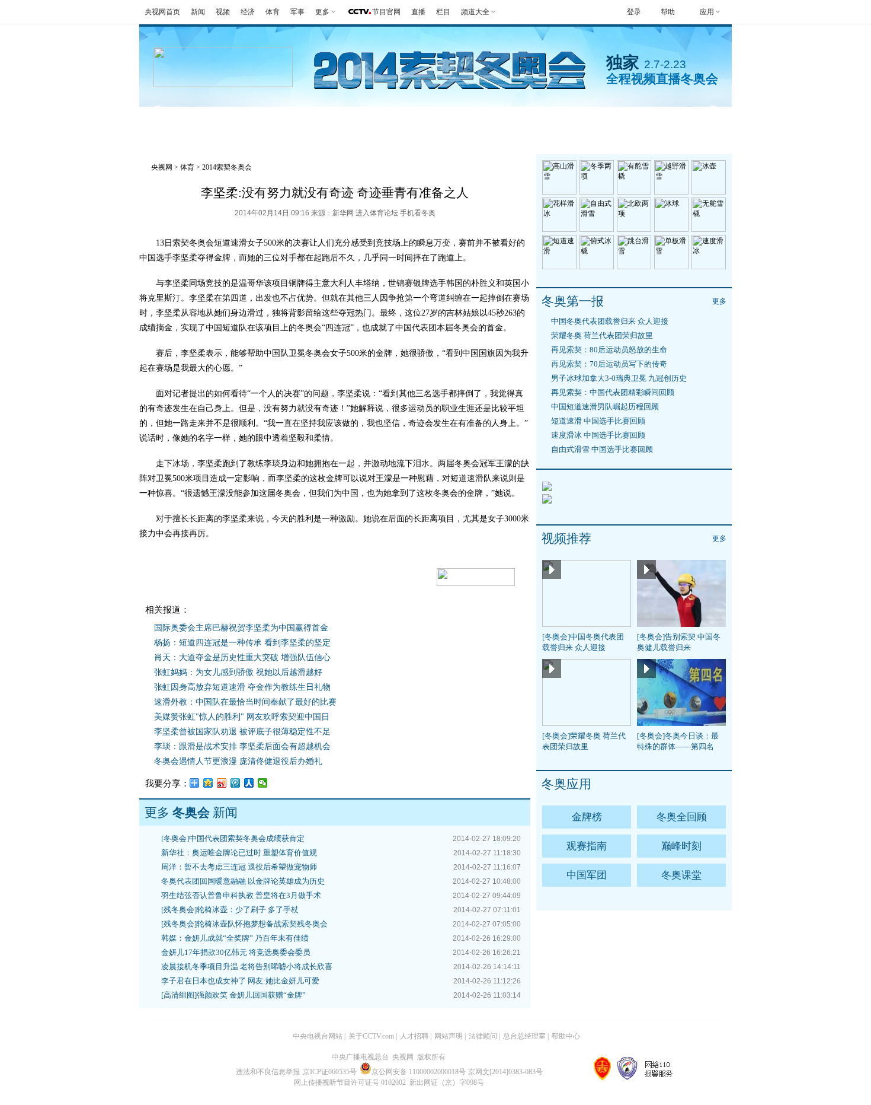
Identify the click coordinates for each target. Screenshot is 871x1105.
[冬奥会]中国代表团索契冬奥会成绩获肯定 (233, 838)
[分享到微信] (263, 783)
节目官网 (386, 12)
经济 (248, 12)
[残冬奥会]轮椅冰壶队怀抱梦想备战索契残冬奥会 (244, 923)
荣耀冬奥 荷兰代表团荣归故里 (602, 335)
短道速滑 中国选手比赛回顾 (598, 420)
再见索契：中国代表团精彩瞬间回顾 (612, 392)
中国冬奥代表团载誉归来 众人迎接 (609, 321)
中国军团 (586, 875)
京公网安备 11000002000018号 (419, 1072)
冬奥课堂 (681, 875)
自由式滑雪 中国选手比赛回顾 (602, 449)
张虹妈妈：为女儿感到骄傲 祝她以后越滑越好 (238, 672)
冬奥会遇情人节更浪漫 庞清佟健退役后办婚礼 (238, 761)
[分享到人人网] (249, 783)
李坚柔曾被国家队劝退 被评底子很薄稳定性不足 (242, 731)
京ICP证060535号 (330, 1072)
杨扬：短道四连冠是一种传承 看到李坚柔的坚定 (242, 642)
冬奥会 (168, 121)
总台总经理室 (524, 1036)
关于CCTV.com (371, 1036)
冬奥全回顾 (682, 817)
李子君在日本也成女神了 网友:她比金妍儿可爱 (240, 980)
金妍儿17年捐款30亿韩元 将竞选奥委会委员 (235, 952)
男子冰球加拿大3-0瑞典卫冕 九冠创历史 (619, 378)
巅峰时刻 (681, 846)
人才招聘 (414, 1036)
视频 (223, 12)
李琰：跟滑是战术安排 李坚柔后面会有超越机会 (242, 746)
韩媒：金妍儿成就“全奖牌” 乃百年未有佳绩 (235, 938)
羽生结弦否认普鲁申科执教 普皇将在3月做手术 (241, 895)
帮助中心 (566, 1036)
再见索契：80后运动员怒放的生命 (609, 349)
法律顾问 (483, 1036)
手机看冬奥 (660, 121)
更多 (719, 301)
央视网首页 (162, 12)
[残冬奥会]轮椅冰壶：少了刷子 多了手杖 (230, 909)
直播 (418, 12)
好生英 (403, 121)
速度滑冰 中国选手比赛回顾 (598, 435)
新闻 (198, 12)
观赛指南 (467, 121)
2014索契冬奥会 (227, 167)
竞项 (526, 121)
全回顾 (286, 121)
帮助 (668, 12)
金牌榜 (227, 121)
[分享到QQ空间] (208, 783)
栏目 (443, 12)
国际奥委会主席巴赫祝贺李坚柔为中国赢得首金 (241, 627)
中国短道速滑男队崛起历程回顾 (605, 406)
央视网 (161, 167)
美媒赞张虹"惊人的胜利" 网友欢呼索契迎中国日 (241, 716)
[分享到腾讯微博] (235, 783)
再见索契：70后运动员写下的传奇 (609, 363)
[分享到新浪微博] (222, 783)
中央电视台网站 (317, 1036)
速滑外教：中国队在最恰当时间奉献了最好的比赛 (245, 702)
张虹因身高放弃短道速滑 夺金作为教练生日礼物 (242, 687)
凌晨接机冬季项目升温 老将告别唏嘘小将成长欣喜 (246, 966)
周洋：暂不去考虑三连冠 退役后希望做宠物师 (239, 866)
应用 (707, 12)
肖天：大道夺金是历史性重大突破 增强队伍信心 (242, 657)
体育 (272, 12)
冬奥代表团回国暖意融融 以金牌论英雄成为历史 (243, 881)
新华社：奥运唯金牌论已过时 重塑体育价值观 (239, 852)
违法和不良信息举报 (268, 1072)
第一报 (344, 121)
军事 (297, 12)
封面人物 (584, 121)
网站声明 (448, 1036)
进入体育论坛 (377, 213)
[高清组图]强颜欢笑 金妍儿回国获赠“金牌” (233, 995)
